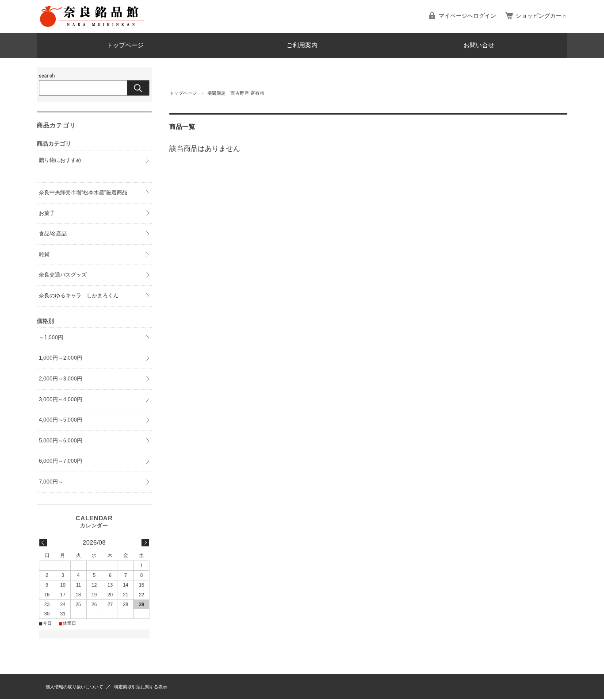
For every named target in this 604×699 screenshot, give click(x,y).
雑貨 (44, 254)
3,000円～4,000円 (60, 399)
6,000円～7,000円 (60, 461)
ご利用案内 (302, 45)
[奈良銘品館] (92, 26)
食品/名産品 (53, 233)
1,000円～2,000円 (60, 358)
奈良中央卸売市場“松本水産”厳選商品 (83, 192)
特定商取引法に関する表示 (140, 686)
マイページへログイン (467, 15)
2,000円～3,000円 (60, 379)
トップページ (125, 45)
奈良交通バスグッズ (63, 275)
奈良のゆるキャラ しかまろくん (79, 295)
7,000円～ (51, 482)
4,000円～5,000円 (60, 420)
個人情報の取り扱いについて (74, 686)
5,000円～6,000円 (60, 441)
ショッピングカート (541, 15)
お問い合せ (478, 45)
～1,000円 (51, 337)
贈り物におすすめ (60, 160)
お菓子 (47, 213)
